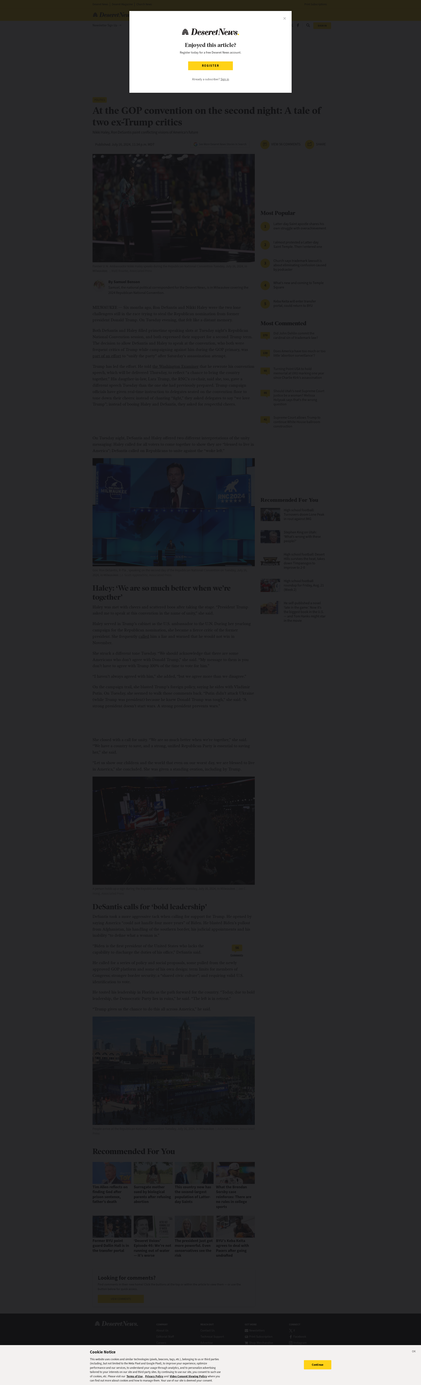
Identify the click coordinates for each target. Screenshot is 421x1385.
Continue (317, 1365)
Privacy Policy (154, 1376)
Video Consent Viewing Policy (188, 1376)
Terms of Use (135, 1376)
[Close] (414, 1352)
